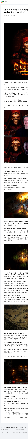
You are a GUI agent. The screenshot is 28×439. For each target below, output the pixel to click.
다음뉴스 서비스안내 (5, 427)
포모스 (5, 2)
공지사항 (21, 427)
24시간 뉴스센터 (14, 427)
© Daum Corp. (4, 434)
